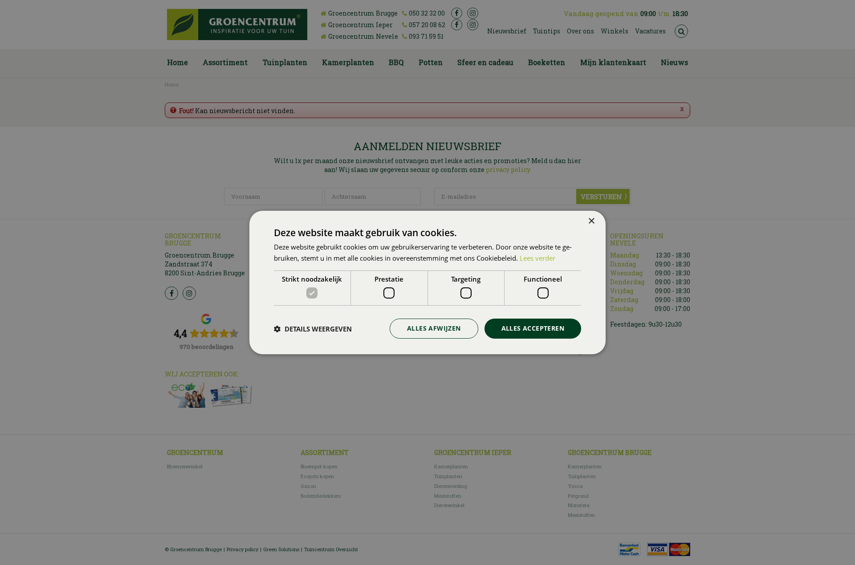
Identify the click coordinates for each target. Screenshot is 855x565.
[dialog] (427, 282)
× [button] (591, 221)
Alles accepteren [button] (532, 328)
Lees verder (537, 258)
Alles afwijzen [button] (434, 328)
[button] (313, 329)
